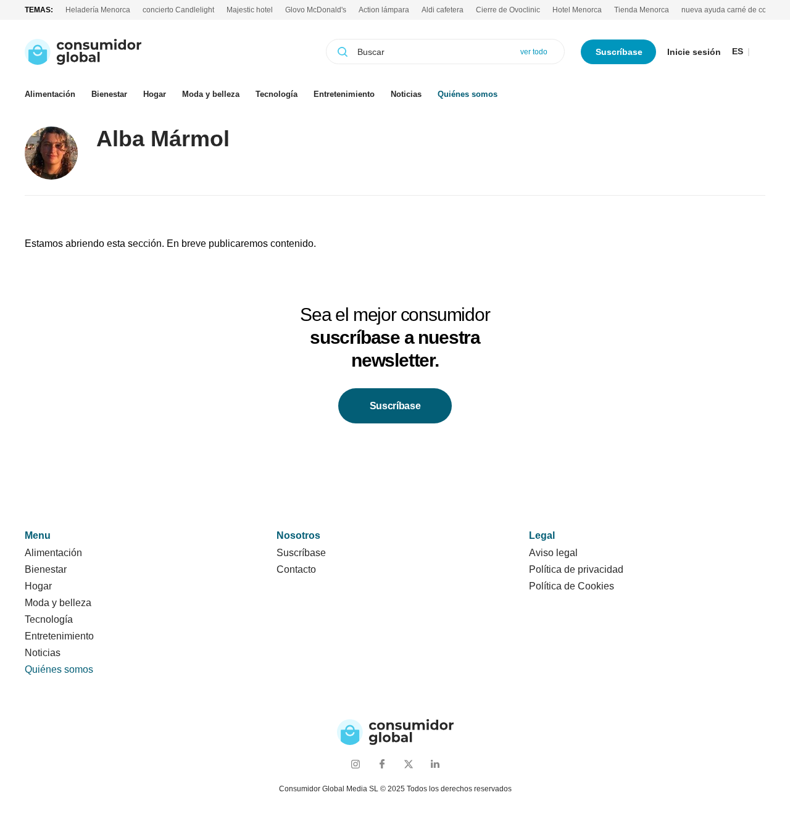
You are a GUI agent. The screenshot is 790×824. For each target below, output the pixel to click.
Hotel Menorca (577, 10)
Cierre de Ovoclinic (508, 10)
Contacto (296, 569)
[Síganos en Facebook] (382, 763)
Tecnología (276, 94)
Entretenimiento (344, 94)
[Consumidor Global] (83, 52)
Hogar (154, 94)
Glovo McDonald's (315, 10)
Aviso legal (553, 552)
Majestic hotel (250, 10)
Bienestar (109, 94)
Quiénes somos (467, 94)
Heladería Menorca (97, 10)
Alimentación (50, 94)
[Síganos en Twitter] (408, 763)
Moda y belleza (210, 94)
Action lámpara (384, 10)
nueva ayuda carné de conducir (734, 10)
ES (737, 51)
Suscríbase (619, 52)
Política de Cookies (571, 586)
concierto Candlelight (178, 10)
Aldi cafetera (443, 10)
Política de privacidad (576, 569)
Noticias (406, 94)
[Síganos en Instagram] (355, 763)
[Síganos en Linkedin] (435, 763)
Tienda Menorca (641, 10)
